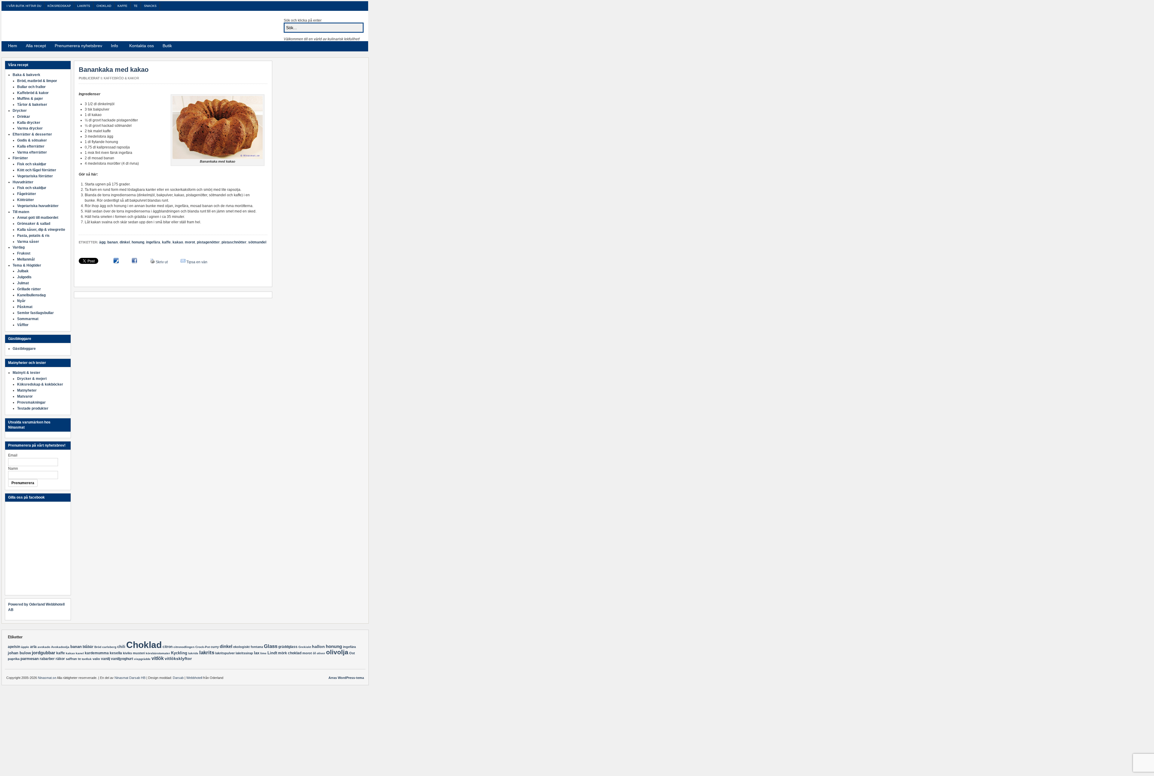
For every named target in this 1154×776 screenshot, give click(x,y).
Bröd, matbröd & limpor (37, 81)
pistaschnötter (233, 242)
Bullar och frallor (31, 87)
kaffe (166, 242)
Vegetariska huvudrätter (38, 206)
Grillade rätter (29, 289)
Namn (13, 468)
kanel (80, 653)
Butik (167, 45)
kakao (177, 242)
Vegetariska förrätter (35, 176)
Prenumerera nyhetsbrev (78, 45)
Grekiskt (304, 647)
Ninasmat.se (47, 678)
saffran (71, 659)
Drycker (20, 110)
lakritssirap (244, 653)
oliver (321, 653)
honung (138, 242)
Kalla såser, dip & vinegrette (41, 230)
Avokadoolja (60, 647)
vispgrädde (142, 659)
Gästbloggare (24, 349)
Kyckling (179, 653)
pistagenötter (208, 242)
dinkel (125, 242)
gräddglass (288, 647)
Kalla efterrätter (30, 146)
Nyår (21, 301)
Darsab (178, 678)
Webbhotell (194, 678)
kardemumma (97, 653)
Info (112, 46)
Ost (352, 653)
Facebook (358, 46)
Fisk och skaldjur (31, 164)
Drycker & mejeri (32, 379)
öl (314, 653)
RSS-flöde (351, 46)
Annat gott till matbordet (37, 217)
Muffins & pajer (30, 98)
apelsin (14, 647)
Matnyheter (27, 390)
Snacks (150, 6)
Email (12, 455)
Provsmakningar (31, 402)
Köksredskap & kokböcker (40, 384)
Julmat (23, 283)
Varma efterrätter (32, 152)
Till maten (21, 212)
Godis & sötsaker (32, 140)
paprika (14, 659)
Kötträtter (25, 200)
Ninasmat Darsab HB (129, 678)
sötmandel (257, 242)
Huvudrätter (23, 182)
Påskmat (24, 307)
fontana (257, 647)
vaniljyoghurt (122, 659)
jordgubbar (43, 652)
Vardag (19, 247)
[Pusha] (116, 262)
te (79, 659)
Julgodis (24, 277)
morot (190, 242)
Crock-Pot (202, 647)
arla (33, 647)
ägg (102, 242)
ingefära (153, 242)
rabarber (47, 659)
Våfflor (23, 325)
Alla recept (36, 45)
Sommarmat (27, 319)
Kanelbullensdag (31, 295)
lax (256, 653)
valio (96, 659)
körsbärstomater (158, 653)
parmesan (29, 658)
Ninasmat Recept (79, 25)
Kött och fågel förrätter (36, 170)
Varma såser (28, 242)
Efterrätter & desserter (32, 134)
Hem (12, 45)
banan (112, 242)
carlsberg (109, 647)
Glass (270, 646)
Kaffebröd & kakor (121, 78)
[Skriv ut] (152, 262)
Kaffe (122, 6)
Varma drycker (30, 128)
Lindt (272, 653)
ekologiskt (241, 647)
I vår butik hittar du (24, 6)
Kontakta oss (141, 45)
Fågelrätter (26, 194)
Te (136, 6)
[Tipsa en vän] (183, 262)
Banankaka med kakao (113, 69)
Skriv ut (162, 262)
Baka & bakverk (26, 75)
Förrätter (20, 158)
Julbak (23, 271)
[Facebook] (134, 262)
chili (121, 646)
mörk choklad (289, 653)
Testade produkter (32, 408)
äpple (25, 647)
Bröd (97, 647)
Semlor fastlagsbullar (35, 313)
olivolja (337, 652)
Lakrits (83, 6)
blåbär (88, 647)
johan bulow (19, 653)
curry (215, 647)
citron (167, 647)
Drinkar (23, 117)
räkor (60, 659)
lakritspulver (225, 653)
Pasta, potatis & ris (33, 236)
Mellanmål (26, 259)
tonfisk (87, 659)
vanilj (105, 659)
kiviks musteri (134, 653)
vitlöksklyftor (178, 658)
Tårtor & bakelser (32, 104)
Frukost (23, 253)
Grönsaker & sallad (33, 223)
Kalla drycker (28, 123)
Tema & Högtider (27, 265)
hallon (318, 646)
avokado (44, 647)
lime (263, 653)
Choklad (103, 6)
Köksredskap (59, 6)
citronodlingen (183, 647)
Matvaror (25, 396)
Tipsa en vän (196, 262)
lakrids (193, 653)
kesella (116, 653)
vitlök (157, 658)
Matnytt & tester (26, 373)
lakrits (206, 652)
